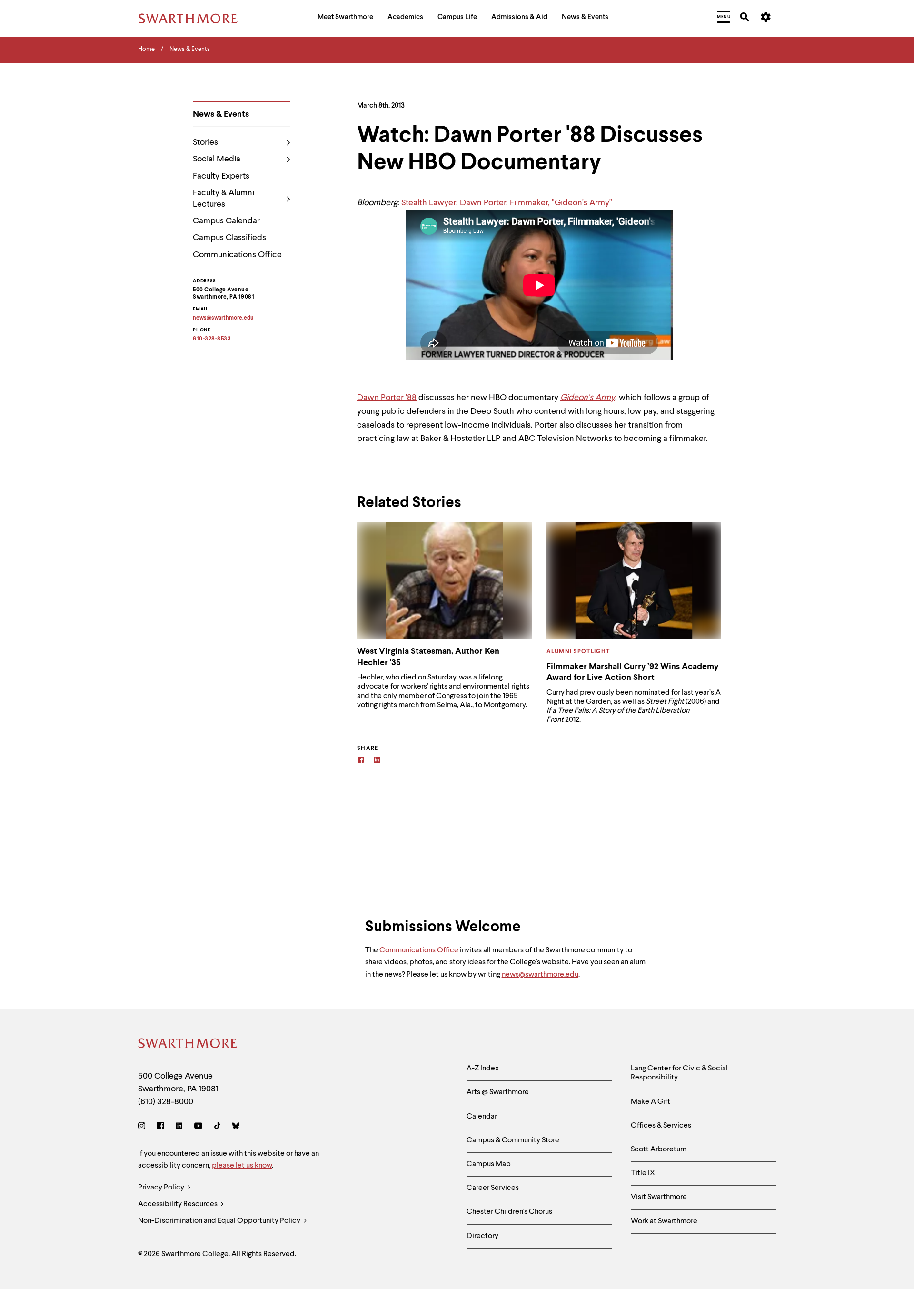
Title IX (643, 1173)
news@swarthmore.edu (540, 975)
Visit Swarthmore (659, 1197)
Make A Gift (650, 1102)
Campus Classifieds (229, 237)
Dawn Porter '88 (387, 397)
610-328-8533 (212, 339)
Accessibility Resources (178, 1204)
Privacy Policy (162, 1187)
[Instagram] (143, 1127)
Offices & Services (661, 1125)
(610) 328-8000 (165, 1102)
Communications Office (237, 254)
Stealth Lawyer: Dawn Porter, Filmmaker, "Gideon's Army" (506, 203)
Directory (482, 1236)
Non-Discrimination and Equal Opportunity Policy (220, 1221)
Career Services (493, 1188)
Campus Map (489, 1164)
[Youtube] (198, 1127)
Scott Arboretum (658, 1149)
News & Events (221, 114)
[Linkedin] (377, 761)
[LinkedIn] (179, 1127)
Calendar (482, 1116)
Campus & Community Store (513, 1140)
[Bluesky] (235, 1127)
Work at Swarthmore (664, 1221)
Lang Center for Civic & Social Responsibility (679, 1073)
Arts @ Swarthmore (498, 1092)
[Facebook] (360, 761)
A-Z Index (483, 1068)
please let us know (242, 1165)
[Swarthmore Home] (188, 1045)
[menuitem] (345, 18)
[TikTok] (217, 1127)
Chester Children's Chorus (509, 1212)
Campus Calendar (226, 221)
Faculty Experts (221, 176)
